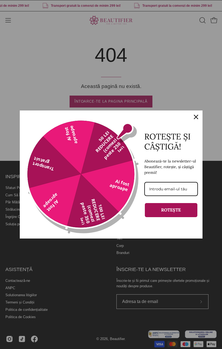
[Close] (196, 116)
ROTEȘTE (171, 210)
